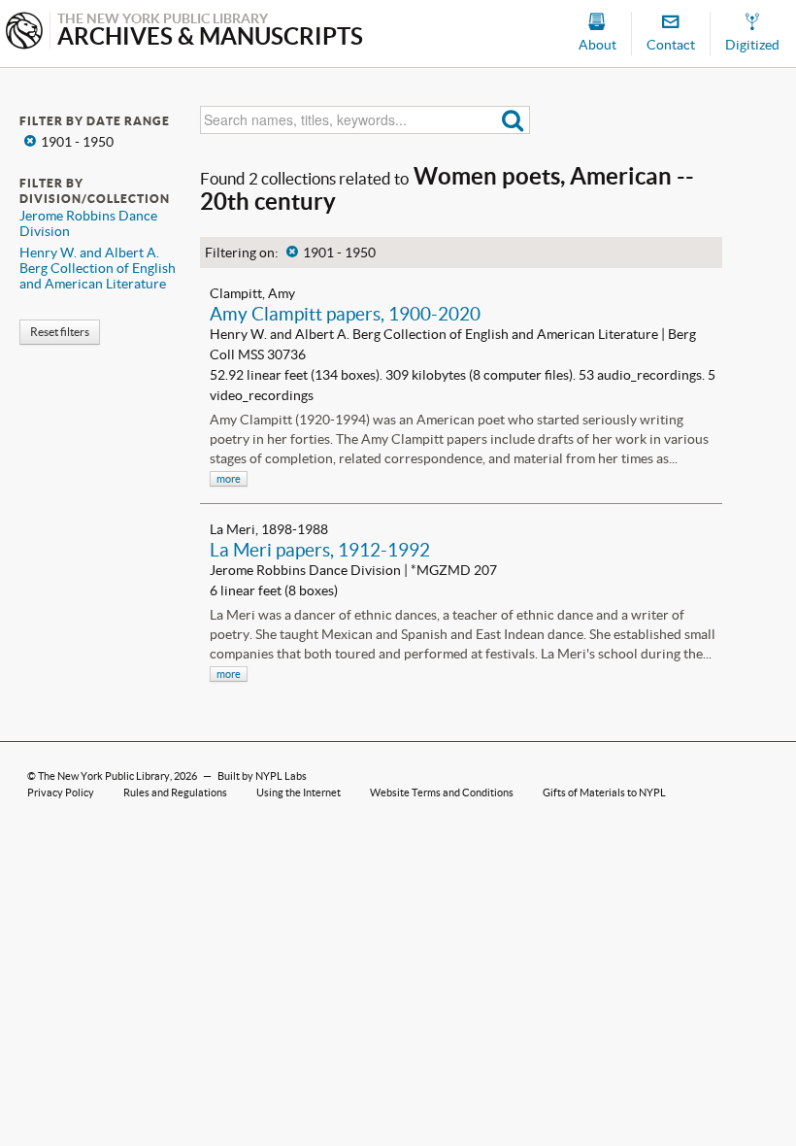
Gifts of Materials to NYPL (604, 792)
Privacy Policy (60, 792)
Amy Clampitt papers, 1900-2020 (345, 313)
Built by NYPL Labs (262, 776)
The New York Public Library (104, 776)
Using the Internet (298, 792)
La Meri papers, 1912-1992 (320, 549)
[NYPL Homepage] (24, 32)
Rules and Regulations (175, 792)
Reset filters (59, 331)
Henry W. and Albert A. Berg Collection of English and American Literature (97, 268)
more (228, 479)
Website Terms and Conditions (442, 792)
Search (513, 120)
